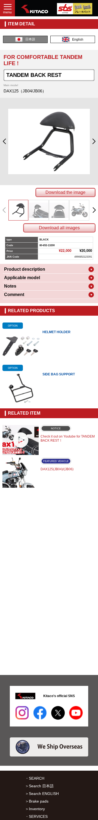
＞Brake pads (36, 801)
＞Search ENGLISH (42, 793)
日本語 (30, 39)
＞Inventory (35, 809)
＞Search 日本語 (39, 786)
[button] (4, 141)
